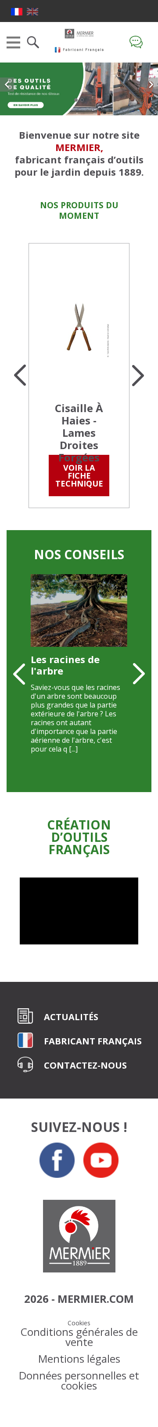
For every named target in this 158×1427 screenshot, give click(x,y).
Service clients (138, 42)
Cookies (79, 1323)
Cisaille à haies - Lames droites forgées (79, 433)
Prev (20, 375)
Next (138, 375)
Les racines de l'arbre (65, 664)
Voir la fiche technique (79, 475)
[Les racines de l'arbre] (79, 610)
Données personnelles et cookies (79, 1380)
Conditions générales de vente (79, 1336)
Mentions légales (79, 1358)
